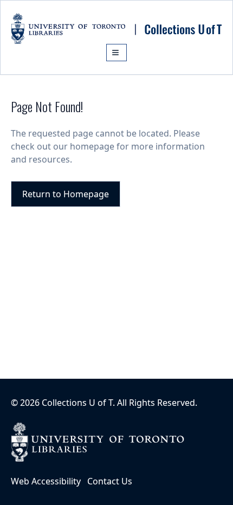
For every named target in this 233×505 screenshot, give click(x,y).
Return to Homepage (65, 194)
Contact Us (109, 481)
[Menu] (116, 52)
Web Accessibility (46, 481)
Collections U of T (77, 403)
